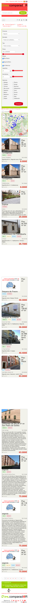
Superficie (4, 68)
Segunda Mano (7, 62)
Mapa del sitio (14, 586)
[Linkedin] (18, 600)
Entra (7, 1)
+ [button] (3, 115)
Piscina (15, 82)
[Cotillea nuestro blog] (24, 20)
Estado (4, 56)
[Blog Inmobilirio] (23, 600)
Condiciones (16, 585)
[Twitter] (14, 600)
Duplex (5, 98)
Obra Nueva (6, 58)
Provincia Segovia (9, 24)
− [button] (3, 117)
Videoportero (17, 88)
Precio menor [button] (21, 26)
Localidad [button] (19, 24)
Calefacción (17, 98)
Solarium (5, 90)
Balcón (5, 92)
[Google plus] (20, 600)
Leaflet (17, 135)
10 (21, 578)
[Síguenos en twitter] (19, 20)
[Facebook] (11, 600)
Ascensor (16, 86)
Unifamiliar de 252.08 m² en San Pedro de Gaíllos (13, 424)
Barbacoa (6, 94)
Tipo (3, 43)
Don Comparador (7, 585)
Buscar (23, 13)
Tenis (15, 90)
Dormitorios (5, 74)
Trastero (5, 84)
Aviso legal (23, 585)
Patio (15, 96)
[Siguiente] (11, 112)
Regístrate (12, 1)
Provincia (4, 31)
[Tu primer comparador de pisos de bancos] (14, 5)
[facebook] (17, 20)
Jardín (5, 96)
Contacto (21, 586)
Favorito (5, 161)
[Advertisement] (14, 261)
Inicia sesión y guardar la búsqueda (11, 109)
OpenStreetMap (24, 135)
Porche (15, 92)
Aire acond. (6, 88)
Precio (4, 49)
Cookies (7, 586)
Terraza (5, 86)
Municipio (4, 37)
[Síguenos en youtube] (21, 20)
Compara (18, 104)
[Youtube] (16, 600)
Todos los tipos (6, 26)
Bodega (5, 82)
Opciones (4, 80)
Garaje (15, 84)
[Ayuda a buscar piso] (26, 20)
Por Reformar (6, 65)
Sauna (15, 94)
